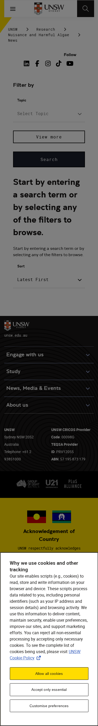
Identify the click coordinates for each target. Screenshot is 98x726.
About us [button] (17, 405)
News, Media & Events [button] (33, 388)
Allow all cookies (49, 673)
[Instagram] (48, 63)
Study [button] (13, 371)
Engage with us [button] (25, 355)
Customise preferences (49, 706)
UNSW (13, 29)
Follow (70, 54)
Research (45, 29)
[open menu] (12, 8)
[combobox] (49, 113)
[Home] (49, 8)
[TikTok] (59, 63)
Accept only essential (49, 689)
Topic (21, 100)
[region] (49, 639)
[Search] (85, 8)
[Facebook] (37, 63)
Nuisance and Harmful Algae (38, 34)
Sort (21, 266)
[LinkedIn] (27, 63)
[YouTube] (69, 63)
